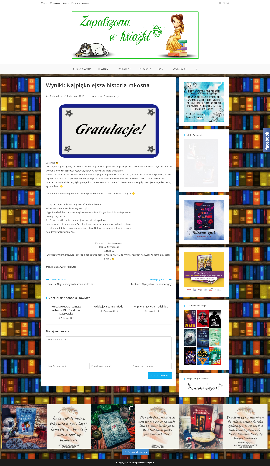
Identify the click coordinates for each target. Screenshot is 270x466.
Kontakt (65, 3)
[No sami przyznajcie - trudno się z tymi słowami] (69, 426)
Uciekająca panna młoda (108, 306)
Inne (94, 96)
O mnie (44, 3)
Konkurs (55, 267)
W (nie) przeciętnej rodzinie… (151, 306)
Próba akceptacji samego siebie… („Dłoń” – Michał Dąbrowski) (66, 310)
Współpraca (55, 3)
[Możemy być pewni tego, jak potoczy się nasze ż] (201, 426)
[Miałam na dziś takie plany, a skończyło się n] (245, 426)
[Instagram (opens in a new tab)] (224, 3)
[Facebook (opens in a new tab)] (220, 3)
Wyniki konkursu (68, 267)
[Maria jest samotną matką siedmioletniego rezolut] (24, 426)
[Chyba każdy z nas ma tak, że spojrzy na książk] (113, 426)
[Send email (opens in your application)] (227, 3)
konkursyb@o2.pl (65, 231)
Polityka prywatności (80, 3)
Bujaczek (55, 96)
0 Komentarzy (111, 96)
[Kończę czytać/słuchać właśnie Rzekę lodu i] (157, 426)
